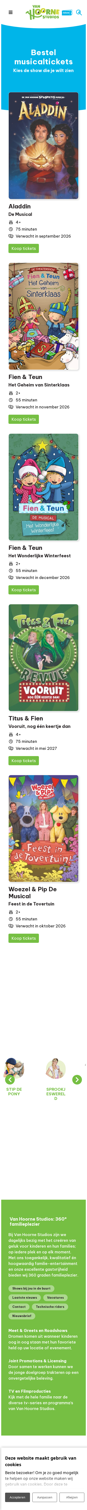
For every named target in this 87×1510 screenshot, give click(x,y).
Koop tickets (24, 248)
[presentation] (10, 1079)
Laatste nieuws (24, 1297)
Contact (19, 1307)
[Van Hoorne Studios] (42, 12)
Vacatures (55, 1297)
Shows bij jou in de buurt (31, 1288)
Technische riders (50, 1307)
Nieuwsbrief (21, 1316)
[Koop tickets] (43, 145)
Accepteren (17, 1497)
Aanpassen (44, 1497)
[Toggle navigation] (10, 12)
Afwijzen (72, 1497)
